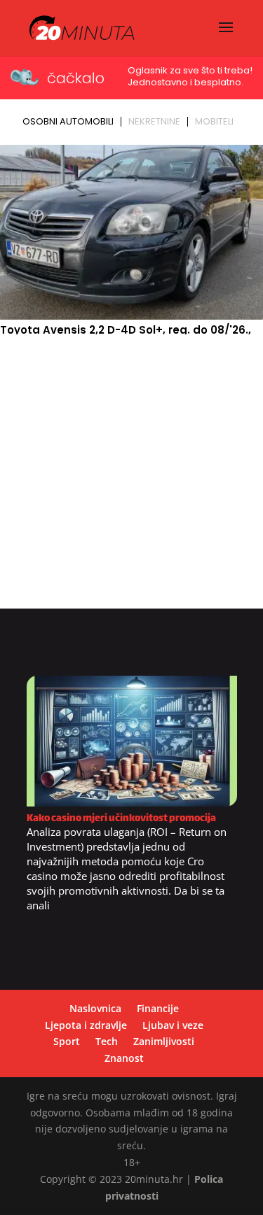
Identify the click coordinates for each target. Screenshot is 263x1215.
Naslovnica (95, 1008)
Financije (158, 1008)
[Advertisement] (131, 477)
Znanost (124, 1058)
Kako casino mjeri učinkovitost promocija (121, 818)
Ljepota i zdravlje (86, 1025)
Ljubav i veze (172, 1025)
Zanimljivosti (163, 1041)
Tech (106, 1041)
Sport (66, 1041)
